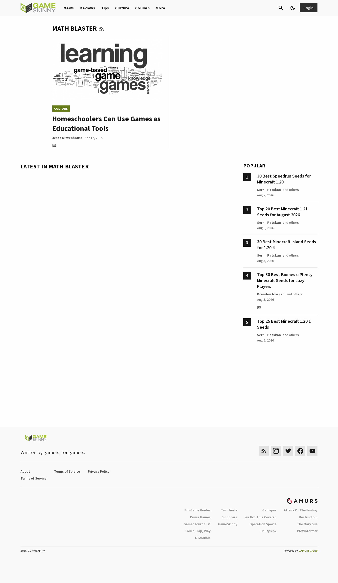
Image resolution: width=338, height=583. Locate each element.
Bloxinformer (307, 531)
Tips (105, 7)
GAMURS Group (307, 550)
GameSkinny (227, 524)
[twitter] (288, 451)
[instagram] (276, 451)
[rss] (264, 451)
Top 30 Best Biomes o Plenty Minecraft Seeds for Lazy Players (285, 280)
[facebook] (300, 451)
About (25, 471)
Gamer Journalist (197, 524)
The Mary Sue (307, 524)
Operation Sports (262, 524)
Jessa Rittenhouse (67, 138)
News (69, 7)
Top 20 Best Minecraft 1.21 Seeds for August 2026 (282, 212)
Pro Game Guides (197, 510)
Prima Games (200, 517)
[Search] (281, 8)
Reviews (87, 7)
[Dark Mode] (293, 8)
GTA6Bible (203, 538)
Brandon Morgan (271, 294)
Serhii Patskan (269, 189)
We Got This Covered (260, 517)
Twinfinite (229, 510)
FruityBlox (268, 531)
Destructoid (308, 517)
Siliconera (229, 517)
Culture (122, 7)
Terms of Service (67, 471)
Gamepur (269, 510)
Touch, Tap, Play (198, 531)
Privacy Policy (98, 471)
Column (142, 7)
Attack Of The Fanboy (300, 510)
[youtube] (312, 451)
